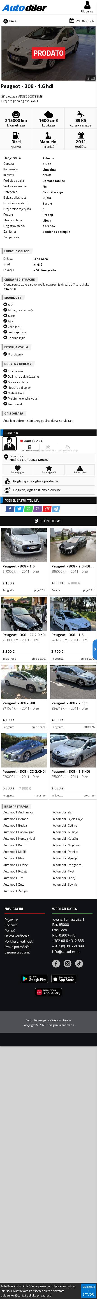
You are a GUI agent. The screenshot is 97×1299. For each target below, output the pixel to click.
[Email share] (47, 509)
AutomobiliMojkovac (67, 845)
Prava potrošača (17, 946)
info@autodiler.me (66, 951)
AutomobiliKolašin (65, 838)
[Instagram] (68, 964)
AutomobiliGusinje (65, 831)
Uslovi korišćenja (17, 936)
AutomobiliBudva (15, 825)
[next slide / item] (93, 53)
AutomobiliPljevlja (65, 858)
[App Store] (63, 979)
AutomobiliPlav (13, 858)
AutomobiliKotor (14, 845)
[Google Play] (34, 979)
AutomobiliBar (63, 812)
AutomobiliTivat (63, 871)
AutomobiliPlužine (15, 864)
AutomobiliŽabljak (15, 891)
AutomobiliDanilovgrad (19, 831)
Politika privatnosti (19, 941)
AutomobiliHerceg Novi (19, 838)
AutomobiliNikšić (14, 851)
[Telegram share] (56, 509)
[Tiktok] (79, 964)
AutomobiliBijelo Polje (68, 818)
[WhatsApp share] (28, 509)
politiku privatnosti (39, 1295)
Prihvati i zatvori (89, 1291)
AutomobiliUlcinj (64, 877)
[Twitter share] (19, 509)
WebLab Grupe (61, 1020)
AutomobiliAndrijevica (18, 812)
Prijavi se (11, 919)
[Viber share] (38, 509)
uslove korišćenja (13, 1295)
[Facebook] (56, 964)
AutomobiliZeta (13, 884)
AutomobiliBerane (15, 818)
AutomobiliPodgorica (67, 864)
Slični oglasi (50, 521)
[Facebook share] (10, 509)
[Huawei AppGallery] (48, 992)
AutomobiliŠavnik (65, 884)
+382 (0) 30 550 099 (68, 946)
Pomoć (10, 930)
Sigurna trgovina (17, 952)
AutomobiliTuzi (13, 877)
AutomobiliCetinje (65, 825)
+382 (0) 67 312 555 (68, 940)
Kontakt (11, 925)
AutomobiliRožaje (15, 871)
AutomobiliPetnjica (66, 851)
